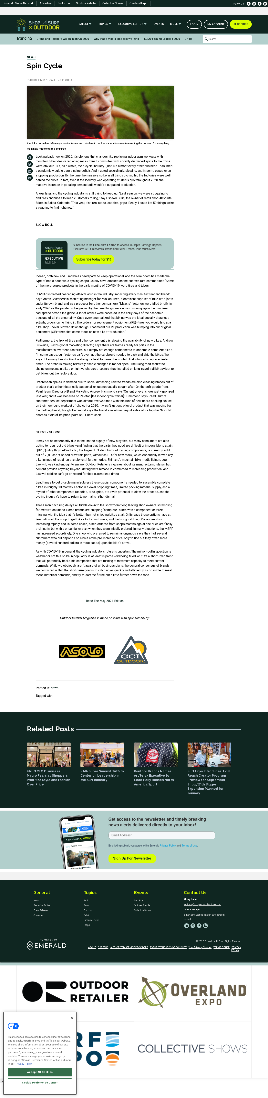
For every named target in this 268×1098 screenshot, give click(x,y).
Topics (103, 24)
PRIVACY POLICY (236, 949)
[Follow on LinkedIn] (249, 4)
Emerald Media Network (19, 3)
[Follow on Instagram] (254, 4)
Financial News (91, 920)
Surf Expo (64, 3)
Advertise (46, 3)
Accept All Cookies (40, 1072)
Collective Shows (112, 3)
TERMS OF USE (221, 947)
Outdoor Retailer (86, 3)
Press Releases (41, 910)
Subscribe (240, 24)
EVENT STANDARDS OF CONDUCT (168, 947)
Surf (86, 900)
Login (194, 24)
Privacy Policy (24, 1063)
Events (159, 24)
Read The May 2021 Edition (105, 601)
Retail (86, 915)
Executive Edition (130, 24)
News (31, 57)
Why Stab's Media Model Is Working (116, 38)
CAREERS (103, 947)
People (87, 925)
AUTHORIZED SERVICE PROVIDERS (129, 947)
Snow (86, 905)
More (174, 24)
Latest (83, 24)
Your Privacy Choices (200, 947)
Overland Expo (138, 3)
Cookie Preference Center (40, 1082)
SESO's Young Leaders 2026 (162, 38)
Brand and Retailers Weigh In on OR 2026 (63, 38)
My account (215, 24)
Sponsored (39, 915)
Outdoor (88, 910)
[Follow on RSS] (265, 4)
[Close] (71, 1017)
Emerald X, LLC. (213, 941)
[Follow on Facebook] (260, 4)
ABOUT (92, 947)
